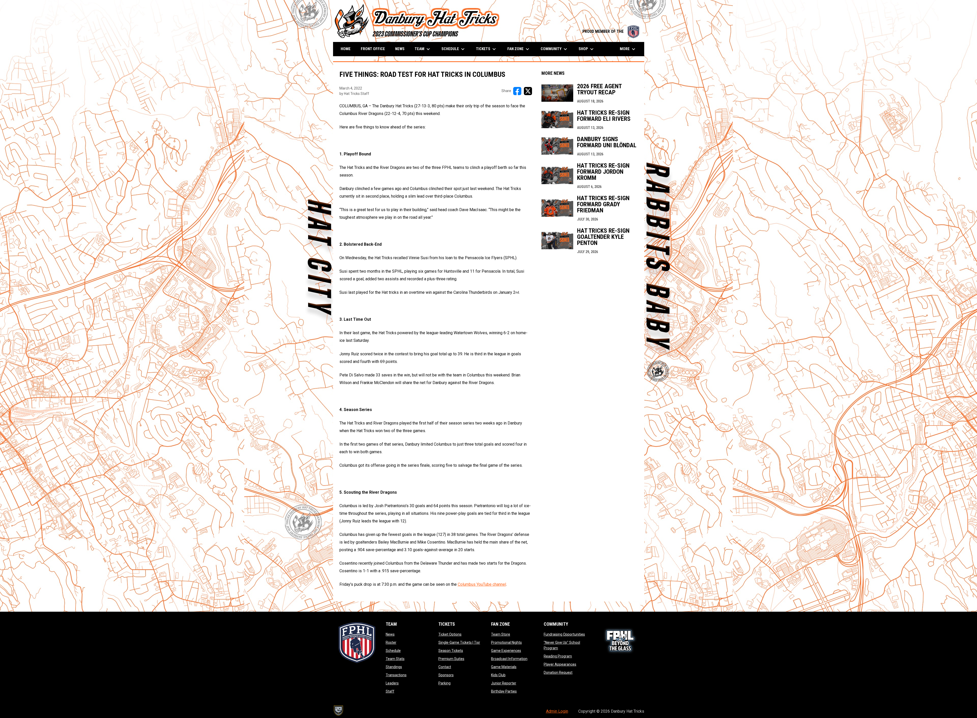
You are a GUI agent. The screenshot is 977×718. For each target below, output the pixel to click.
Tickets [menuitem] (486, 49)
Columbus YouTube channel (482, 584)
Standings (394, 667)
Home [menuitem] (346, 49)
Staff (390, 691)
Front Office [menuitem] (373, 49)
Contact (444, 667)
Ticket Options (450, 634)
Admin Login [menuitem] (557, 711)
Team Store (500, 634)
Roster (391, 642)
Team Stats (395, 659)
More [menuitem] (628, 49)
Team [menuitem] (423, 49)
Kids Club (498, 675)
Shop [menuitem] (587, 49)
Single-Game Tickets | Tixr (459, 642)
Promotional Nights (506, 642)
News (390, 634)
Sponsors (446, 675)
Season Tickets (450, 651)
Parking (444, 683)
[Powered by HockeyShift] (338, 711)
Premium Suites (451, 659)
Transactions (396, 675)
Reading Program (558, 656)
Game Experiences (506, 651)
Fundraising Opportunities (564, 634)
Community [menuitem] (554, 49)
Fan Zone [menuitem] (518, 49)
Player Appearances (560, 664)
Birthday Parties (504, 691)
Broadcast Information (509, 659)
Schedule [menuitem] (453, 49)
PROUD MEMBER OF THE (610, 31)
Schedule (393, 651)
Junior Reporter (503, 683)
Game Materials (503, 667)
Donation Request (558, 672)
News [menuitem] (400, 49)
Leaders (392, 683)
